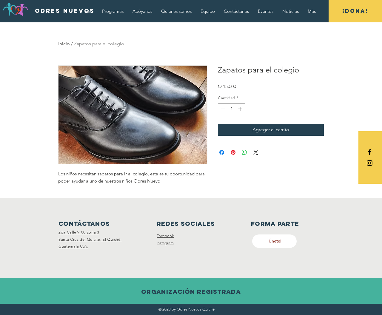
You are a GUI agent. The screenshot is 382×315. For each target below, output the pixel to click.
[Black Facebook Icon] (369, 152)
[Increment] (240, 109)
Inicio (64, 44)
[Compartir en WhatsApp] (244, 152)
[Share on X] (255, 152)
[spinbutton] (231, 109)
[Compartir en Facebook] (221, 152)
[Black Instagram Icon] (369, 163)
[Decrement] (222, 109)
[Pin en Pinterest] (233, 152)
